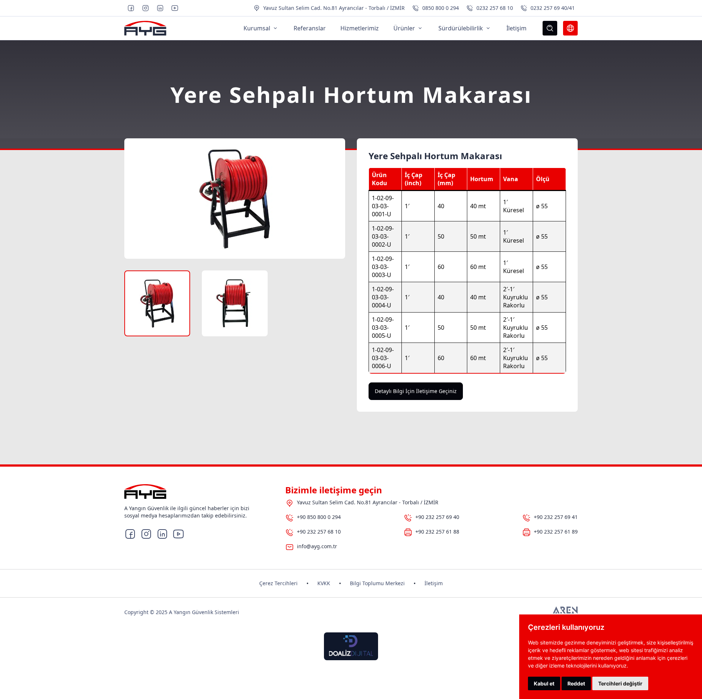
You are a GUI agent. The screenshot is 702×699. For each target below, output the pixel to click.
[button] (157, 303)
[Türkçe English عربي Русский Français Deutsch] (570, 28)
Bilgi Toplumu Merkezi (377, 583)
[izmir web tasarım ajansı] (565, 612)
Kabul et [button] (544, 683)
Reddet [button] (576, 683)
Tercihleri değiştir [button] (620, 683)
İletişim (433, 583)
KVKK (323, 583)
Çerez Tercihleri (278, 583)
